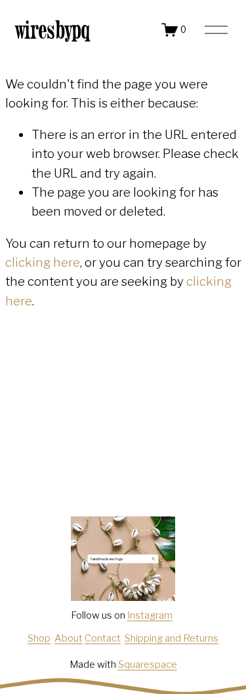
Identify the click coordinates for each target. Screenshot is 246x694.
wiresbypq (53, 29)
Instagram (150, 615)
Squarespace (147, 664)
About (68, 638)
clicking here (42, 262)
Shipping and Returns (171, 638)
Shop (39, 638)
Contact (103, 638)
